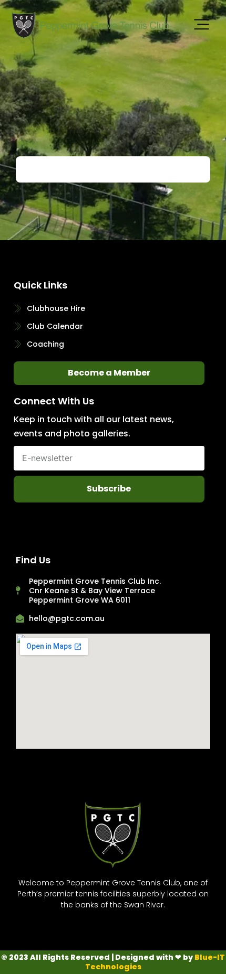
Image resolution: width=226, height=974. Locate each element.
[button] (202, 25)
